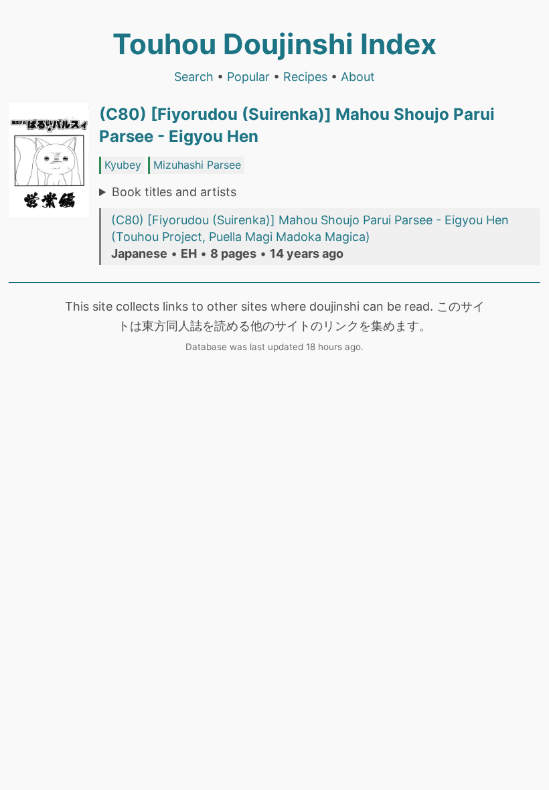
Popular (248, 77)
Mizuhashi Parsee (197, 164)
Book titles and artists (174, 192)
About (358, 77)
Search (194, 77)
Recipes (305, 77)
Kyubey (122, 164)
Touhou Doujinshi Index (274, 44)
